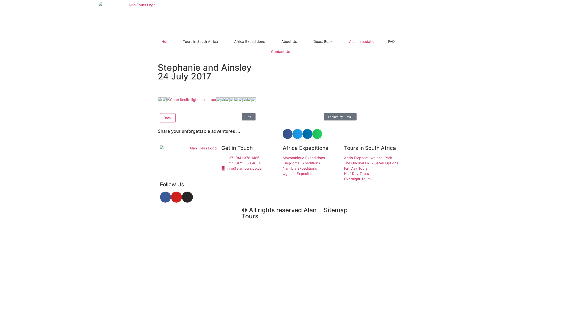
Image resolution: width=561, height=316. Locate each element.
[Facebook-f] (165, 197)
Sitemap (336, 210)
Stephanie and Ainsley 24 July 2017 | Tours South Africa (197, 217)
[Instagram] (187, 197)
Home (166, 41)
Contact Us (280, 51)
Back (168, 118)
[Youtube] (176, 197)
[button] (288, 134)
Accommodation (362, 41)
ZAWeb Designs (215, 235)
